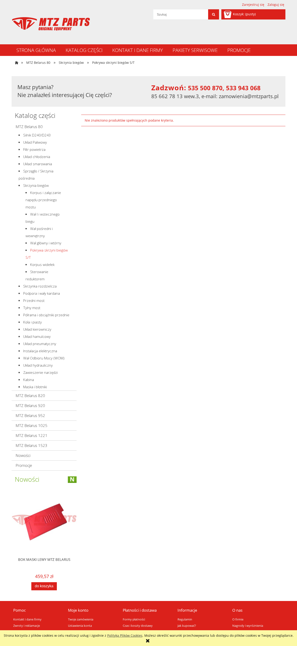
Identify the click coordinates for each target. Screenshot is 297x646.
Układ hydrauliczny (38, 365)
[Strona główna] (51, 24)
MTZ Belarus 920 (30, 405)
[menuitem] (36, 50)
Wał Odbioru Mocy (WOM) (44, 358)
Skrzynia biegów (36, 185)
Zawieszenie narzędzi (40, 372)
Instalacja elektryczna (40, 351)
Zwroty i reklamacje (26, 626)
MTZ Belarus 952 (30, 415)
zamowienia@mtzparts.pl (249, 96)
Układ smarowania (37, 164)
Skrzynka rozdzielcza (40, 286)
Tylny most (31, 307)
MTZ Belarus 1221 (31, 435)
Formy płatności (134, 619)
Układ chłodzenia (36, 156)
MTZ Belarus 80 (29, 126)
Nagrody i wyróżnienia (247, 626)
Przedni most (34, 300)
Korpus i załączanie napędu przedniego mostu (43, 200)
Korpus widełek (42, 264)
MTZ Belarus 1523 (31, 445)
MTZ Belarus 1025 (31, 425)
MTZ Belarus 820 (30, 395)
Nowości (23, 455)
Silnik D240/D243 (37, 135)
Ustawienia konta (80, 626)
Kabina (28, 379)
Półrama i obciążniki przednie (46, 315)
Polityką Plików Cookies (124, 635)
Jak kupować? (187, 626)
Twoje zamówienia (80, 619)
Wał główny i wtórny (45, 243)
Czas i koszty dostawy (138, 626)
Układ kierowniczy (37, 329)
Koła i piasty (32, 322)
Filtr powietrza (34, 149)
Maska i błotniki (35, 386)
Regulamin (185, 619)
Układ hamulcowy (37, 336)
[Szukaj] (213, 14)
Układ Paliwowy (35, 142)
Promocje (24, 465)
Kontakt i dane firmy (27, 619)
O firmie (237, 619)
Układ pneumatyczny (39, 343)
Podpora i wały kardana (41, 293)
